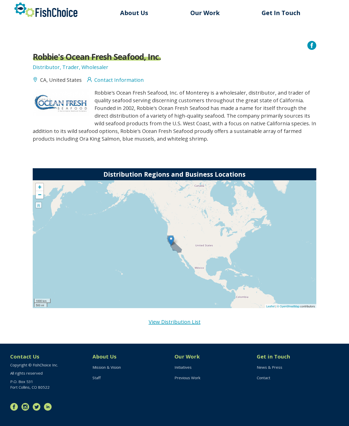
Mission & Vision (106, 367)
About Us (134, 12)
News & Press (269, 367)
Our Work (205, 12)
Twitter (38, 407)
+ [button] (39, 187)
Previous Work (187, 377)
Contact (263, 377)
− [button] (39, 195)
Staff (96, 377)
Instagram (26, 407)
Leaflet (270, 306)
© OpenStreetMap (288, 306)
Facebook (15, 407)
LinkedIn (49, 407)
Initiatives (183, 367)
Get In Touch (281, 12)
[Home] (46, 10)
